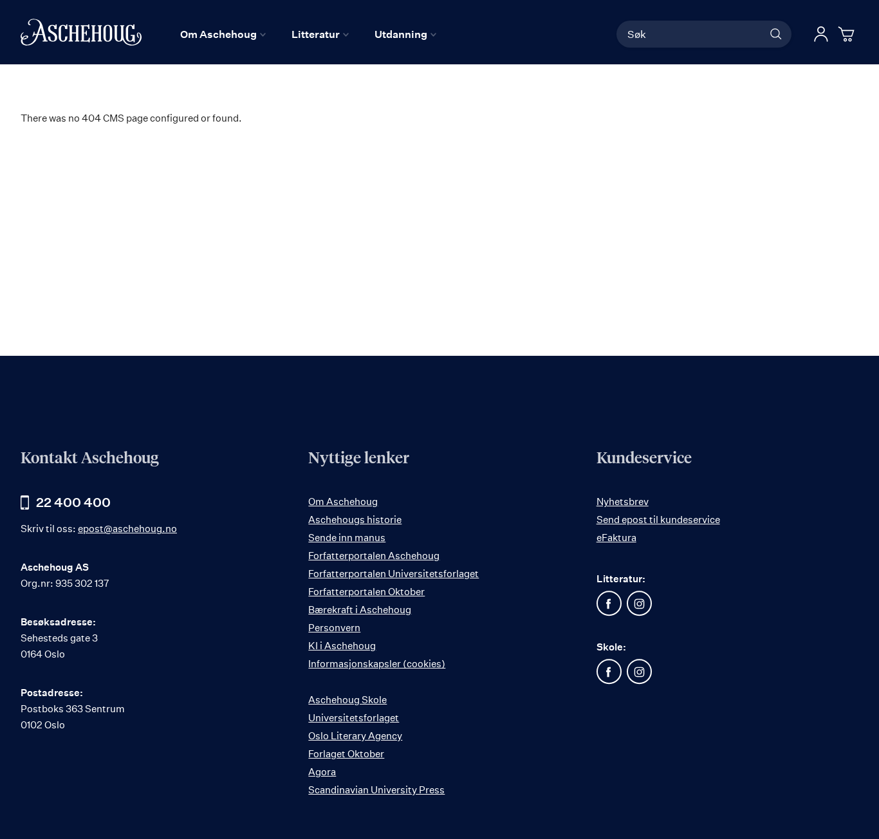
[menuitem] (223, 34)
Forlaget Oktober (346, 754)
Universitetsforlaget (353, 718)
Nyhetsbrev (623, 501)
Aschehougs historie (355, 519)
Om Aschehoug (343, 501)
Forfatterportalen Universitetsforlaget (393, 573)
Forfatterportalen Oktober (366, 591)
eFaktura (616, 537)
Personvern (334, 628)
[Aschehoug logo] (81, 32)
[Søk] (776, 34)
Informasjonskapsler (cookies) (376, 664)
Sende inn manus (346, 537)
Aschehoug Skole (347, 700)
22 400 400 (73, 502)
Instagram (639, 603)
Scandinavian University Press (376, 790)
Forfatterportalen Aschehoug (373, 555)
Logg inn (821, 34)
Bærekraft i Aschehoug (359, 610)
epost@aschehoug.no (127, 528)
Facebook (609, 603)
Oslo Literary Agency (355, 736)
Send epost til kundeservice (658, 519)
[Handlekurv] (848, 34)
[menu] (308, 34)
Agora (322, 772)
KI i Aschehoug (342, 646)
